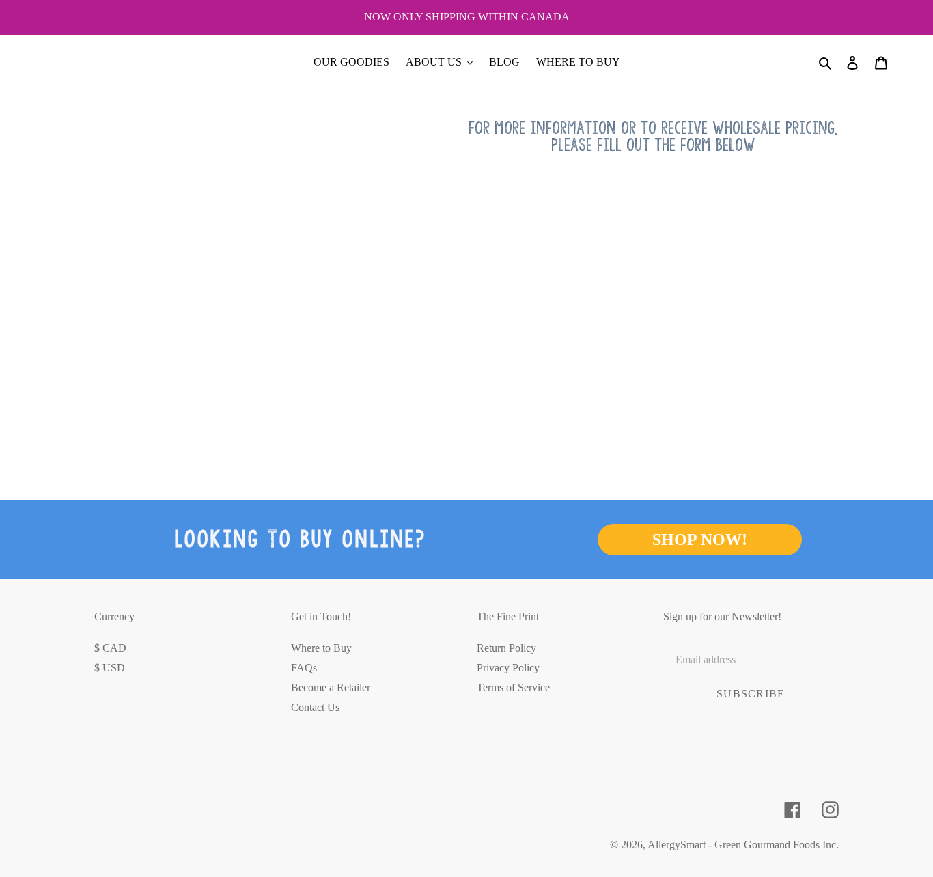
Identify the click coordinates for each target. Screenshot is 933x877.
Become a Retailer (330, 687)
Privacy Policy (508, 667)
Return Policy (506, 648)
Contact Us (315, 707)
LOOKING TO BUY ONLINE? (300, 539)
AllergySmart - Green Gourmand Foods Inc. (743, 844)
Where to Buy (321, 648)
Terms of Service (513, 687)
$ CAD (110, 648)
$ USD (109, 667)
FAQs (304, 667)
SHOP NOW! (699, 539)
